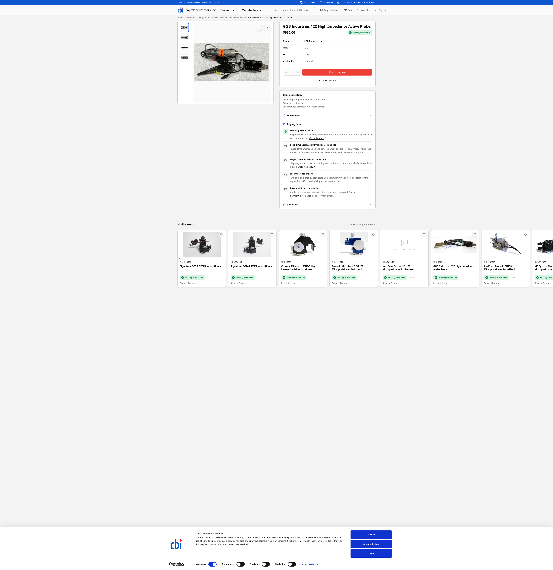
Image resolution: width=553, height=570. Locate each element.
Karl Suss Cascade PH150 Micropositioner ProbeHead (398, 268)
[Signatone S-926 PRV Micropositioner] (252, 258)
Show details (307, 564)
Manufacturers (251, 10)
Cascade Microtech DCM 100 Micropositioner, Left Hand (347, 268)
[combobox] (292, 10)
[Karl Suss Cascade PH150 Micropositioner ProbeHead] (404, 258)
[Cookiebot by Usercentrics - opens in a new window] (176, 564)
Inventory (227, 10)
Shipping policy (305, 166)
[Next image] (266, 62)
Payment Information (300, 195)
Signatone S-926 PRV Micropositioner (251, 266)
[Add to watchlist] (266, 28)
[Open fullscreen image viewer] (232, 62)
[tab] (184, 27)
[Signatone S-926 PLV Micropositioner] (202, 258)
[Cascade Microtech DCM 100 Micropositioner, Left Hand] (354, 258)
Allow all (371, 534)
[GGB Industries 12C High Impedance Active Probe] (455, 258)
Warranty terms (316, 138)
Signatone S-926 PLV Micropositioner (200, 266)
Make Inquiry (329, 80)
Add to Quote (338, 72)
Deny (371, 553)
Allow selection (371, 544)
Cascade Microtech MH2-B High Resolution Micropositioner (298, 268)
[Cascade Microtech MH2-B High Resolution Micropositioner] (303, 258)
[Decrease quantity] (286, 72)
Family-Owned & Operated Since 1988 (198, 2)
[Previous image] (197, 62)
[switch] (240, 564)
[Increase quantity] (298, 72)
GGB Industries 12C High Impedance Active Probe (453, 268)
